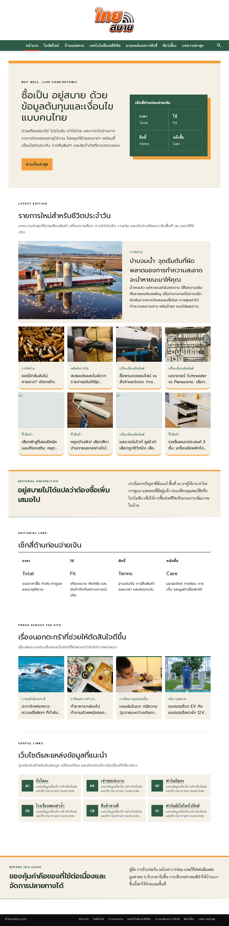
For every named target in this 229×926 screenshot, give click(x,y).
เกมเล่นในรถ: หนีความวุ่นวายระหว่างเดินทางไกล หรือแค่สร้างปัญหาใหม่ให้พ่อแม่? (138, 715)
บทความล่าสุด (193, 45)
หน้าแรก (32, 45)
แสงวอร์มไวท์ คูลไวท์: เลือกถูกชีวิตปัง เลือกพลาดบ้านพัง (138, 448)
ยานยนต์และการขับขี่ (141, 45)
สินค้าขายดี (110, 805)
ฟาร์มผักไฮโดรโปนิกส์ (182, 805)
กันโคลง (42, 780)
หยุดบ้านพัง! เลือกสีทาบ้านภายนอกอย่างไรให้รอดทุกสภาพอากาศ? (90, 448)
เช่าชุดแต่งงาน (112, 780)
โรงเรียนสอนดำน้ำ (50, 805)
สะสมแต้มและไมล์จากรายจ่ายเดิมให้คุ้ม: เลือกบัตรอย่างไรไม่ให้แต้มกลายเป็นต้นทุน (89, 385)
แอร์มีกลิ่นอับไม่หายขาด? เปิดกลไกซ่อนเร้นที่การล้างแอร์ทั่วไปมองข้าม (40, 385)
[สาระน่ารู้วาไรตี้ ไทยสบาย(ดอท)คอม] (114, 20)
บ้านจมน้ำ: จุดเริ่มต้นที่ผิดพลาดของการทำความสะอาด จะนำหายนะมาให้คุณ (166, 270)
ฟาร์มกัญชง (175, 780)
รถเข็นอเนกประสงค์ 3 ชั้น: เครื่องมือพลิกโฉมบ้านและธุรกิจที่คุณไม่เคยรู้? (187, 451)
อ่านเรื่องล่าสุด (37, 164)
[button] (218, 45)
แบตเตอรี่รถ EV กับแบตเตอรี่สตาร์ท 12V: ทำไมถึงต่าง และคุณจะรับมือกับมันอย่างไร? (187, 715)
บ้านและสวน (74, 45)
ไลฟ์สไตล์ (51, 45)
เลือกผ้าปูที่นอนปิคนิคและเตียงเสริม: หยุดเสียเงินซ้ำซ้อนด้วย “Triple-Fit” (39, 451)
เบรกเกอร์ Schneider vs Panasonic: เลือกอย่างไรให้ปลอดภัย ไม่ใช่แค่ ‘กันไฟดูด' (187, 385)
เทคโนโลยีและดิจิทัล (105, 45)
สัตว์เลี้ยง (169, 45)
